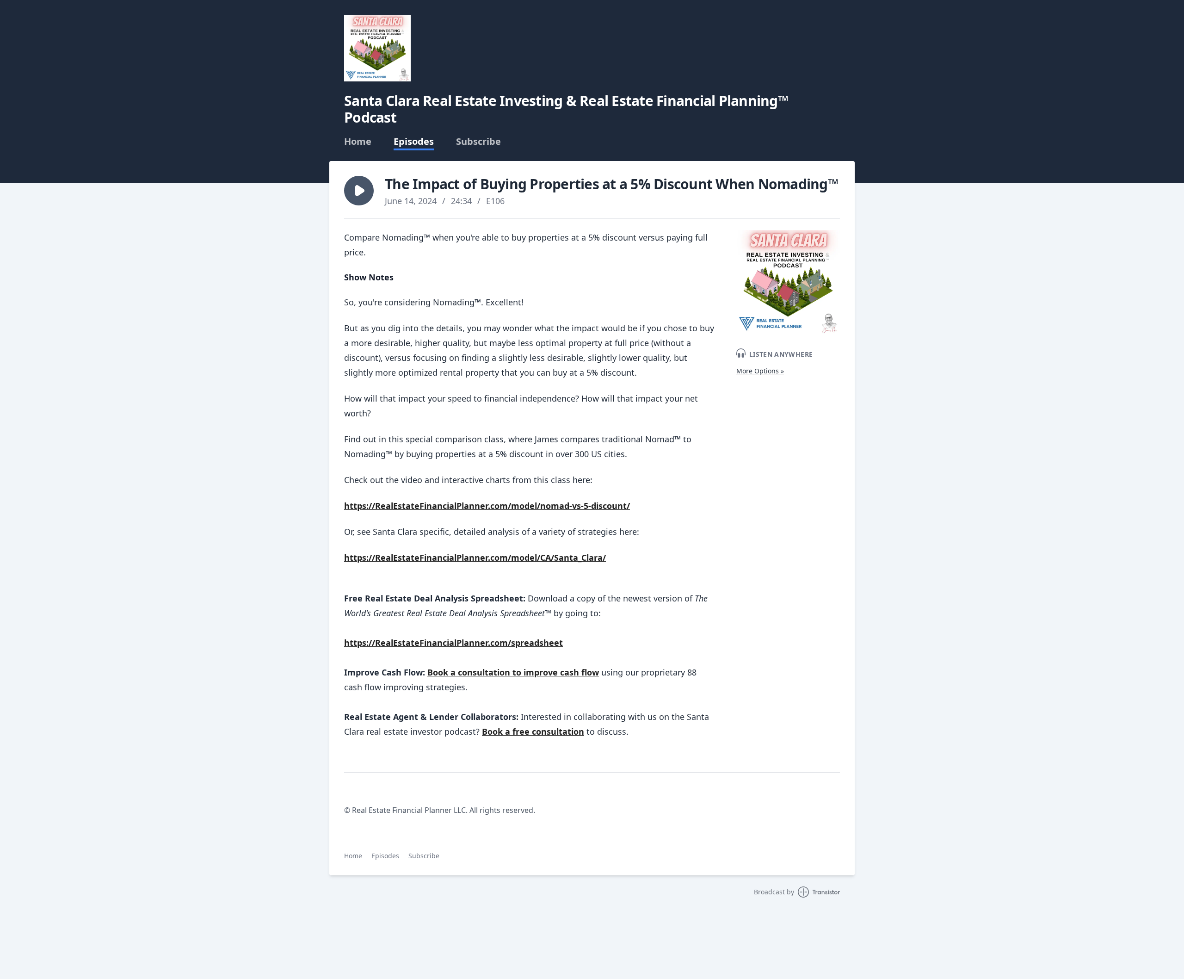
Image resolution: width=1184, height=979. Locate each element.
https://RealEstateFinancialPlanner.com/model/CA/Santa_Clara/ (475, 557)
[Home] (377, 48)
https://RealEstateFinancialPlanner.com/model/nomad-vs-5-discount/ (487, 505)
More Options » (760, 370)
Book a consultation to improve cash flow (513, 672)
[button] (359, 190)
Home (357, 141)
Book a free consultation (533, 731)
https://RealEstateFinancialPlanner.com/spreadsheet (453, 642)
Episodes (414, 141)
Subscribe (478, 141)
